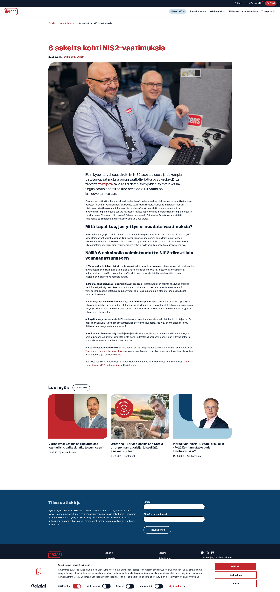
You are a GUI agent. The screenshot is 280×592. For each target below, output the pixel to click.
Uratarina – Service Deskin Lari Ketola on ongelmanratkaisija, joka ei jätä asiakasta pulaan (137, 447)
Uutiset (80, 56)
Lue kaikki (81, 387)
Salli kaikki (235, 566)
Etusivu (52, 23)
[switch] (106, 586)
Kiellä (236, 583)
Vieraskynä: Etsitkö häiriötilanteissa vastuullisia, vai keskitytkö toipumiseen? (76, 445)
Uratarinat (129, 456)
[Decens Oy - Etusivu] (11, 11)
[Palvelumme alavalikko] (205, 11)
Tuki (272, 3)
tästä (118, 354)
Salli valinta (236, 575)
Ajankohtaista (67, 23)
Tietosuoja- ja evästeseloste (216, 557)
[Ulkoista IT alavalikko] (184, 11)
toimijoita (105, 184)
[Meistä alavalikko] (238, 11)
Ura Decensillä (254, 3)
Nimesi (147, 502)
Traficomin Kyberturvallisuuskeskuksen (105, 351)
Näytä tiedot (174, 586)
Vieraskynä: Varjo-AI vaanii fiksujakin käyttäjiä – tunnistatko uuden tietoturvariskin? (198, 447)
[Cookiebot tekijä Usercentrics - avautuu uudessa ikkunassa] (38, 586)
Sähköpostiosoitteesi (155, 514)
